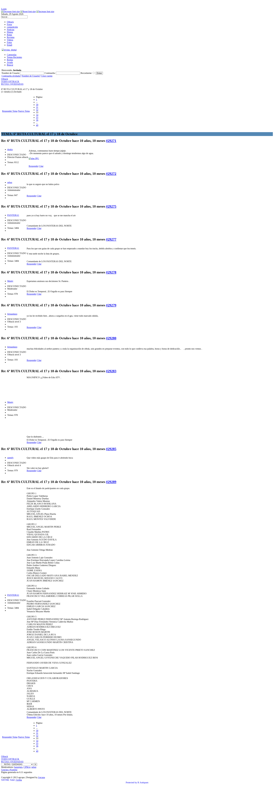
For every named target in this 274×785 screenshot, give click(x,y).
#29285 (111, 449)
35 (37, 117)
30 (37, 104)
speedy (10, 457)
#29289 (111, 482)
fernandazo (12, 314)
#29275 (111, 206)
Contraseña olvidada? (11, 76)
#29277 (111, 239)
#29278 (111, 272)
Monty (10, 281)
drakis (10, 149)
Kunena (13, 769)
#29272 (111, 173)
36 (37, 120)
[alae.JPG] (34, 158)
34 (37, 115)
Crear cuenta (46, 76)
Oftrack (4, 79)
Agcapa (41, 777)
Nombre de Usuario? (31, 76)
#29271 (111, 141)
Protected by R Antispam (137, 782)
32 (37, 110)
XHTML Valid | (8, 780)
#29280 (111, 338)
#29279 (111, 305)
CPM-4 (27, 767)
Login (4, 9)
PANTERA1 (13, 215)
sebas (9, 182)
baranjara (18, 767)
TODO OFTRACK (10, 81)
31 (37, 107)
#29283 (111, 371)
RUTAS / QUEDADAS (12, 84)
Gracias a (5, 769)
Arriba (19, 780)
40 (37, 125)
